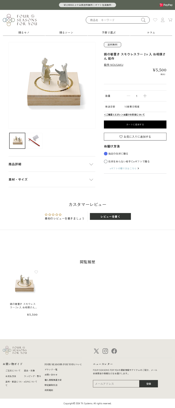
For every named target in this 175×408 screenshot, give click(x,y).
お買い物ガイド (13, 364)
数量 (107, 95)
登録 (148, 383)
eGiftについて (30, 381)
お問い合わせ (51, 374)
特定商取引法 (51, 384)
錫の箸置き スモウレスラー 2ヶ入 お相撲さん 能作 (23, 305)
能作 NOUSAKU (113, 65)
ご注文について (13, 370)
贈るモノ (24, 32)
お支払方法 (10, 376)
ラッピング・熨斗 (32, 376)
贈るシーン (66, 32)
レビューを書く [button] (110, 216)
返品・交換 (29, 370)
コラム (151, 32)
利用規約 (49, 390)
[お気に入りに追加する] (36, 272)
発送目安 (110, 106)
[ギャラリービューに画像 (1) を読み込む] (17, 141)
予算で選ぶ (109, 32)
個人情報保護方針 (53, 379)
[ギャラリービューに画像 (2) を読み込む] (35, 141)
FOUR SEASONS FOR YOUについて (63, 364)
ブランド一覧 (51, 369)
